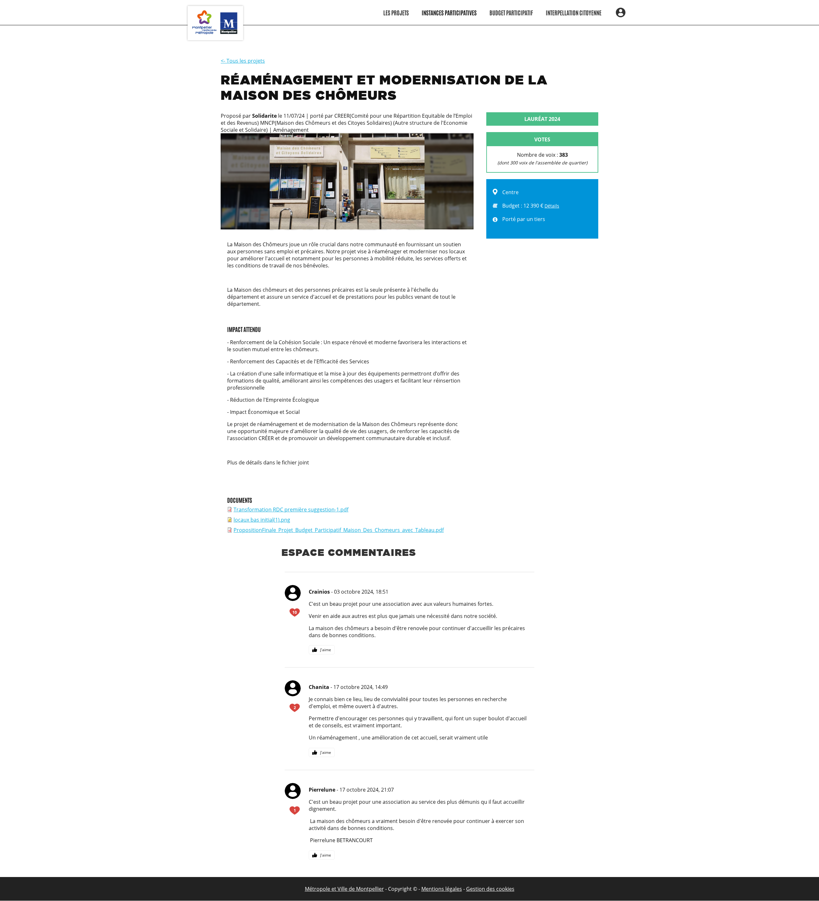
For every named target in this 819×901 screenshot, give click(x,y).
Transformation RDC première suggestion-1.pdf (291, 509)
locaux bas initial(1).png (262, 519)
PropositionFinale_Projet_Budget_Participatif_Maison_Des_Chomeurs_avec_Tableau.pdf (339, 529)
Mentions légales (441, 888)
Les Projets (396, 12)
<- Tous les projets (243, 60)
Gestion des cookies (490, 888)
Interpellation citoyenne (573, 12)
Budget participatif (511, 12)
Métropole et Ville (326, 888)
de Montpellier (365, 888)
